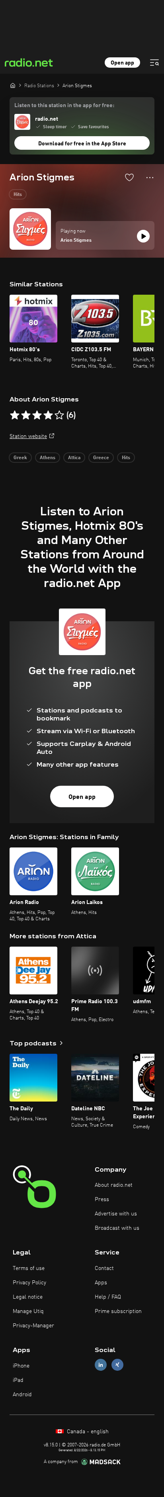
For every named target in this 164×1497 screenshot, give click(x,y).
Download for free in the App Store (82, 144)
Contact (104, 1268)
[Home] (13, 85)
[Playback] (143, 236)
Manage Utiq (28, 1311)
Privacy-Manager (33, 1326)
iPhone (21, 1366)
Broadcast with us (117, 1228)
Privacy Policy (29, 1283)
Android (22, 1394)
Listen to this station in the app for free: (64, 105)
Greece (101, 458)
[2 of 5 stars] (25, 415)
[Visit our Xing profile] (117, 1365)
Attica (74, 458)
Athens (47, 458)
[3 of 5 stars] (37, 415)
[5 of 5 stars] (59, 415)
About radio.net (114, 1185)
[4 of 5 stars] (48, 415)
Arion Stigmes (76, 240)
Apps (101, 1283)
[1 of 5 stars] (14, 415)
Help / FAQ (108, 1297)
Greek (20, 458)
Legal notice (28, 1297)
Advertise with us (116, 1214)
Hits (18, 194)
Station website (28, 436)
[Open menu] (154, 62)
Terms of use (29, 1268)
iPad (18, 1380)
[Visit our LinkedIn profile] (101, 1365)
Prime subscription (118, 1311)
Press (102, 1199)
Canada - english (87, 1431)
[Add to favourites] (129, 177)
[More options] (149, 177)
